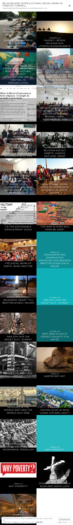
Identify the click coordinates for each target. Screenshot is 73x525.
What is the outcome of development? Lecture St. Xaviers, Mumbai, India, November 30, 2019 (54, 114)
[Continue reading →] (54, 30)
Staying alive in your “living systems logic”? (54, 411)
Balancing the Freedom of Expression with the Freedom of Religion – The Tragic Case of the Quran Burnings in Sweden (18, 111)
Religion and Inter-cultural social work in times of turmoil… (32, 4)
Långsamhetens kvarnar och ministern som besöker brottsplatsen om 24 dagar (55, 260)
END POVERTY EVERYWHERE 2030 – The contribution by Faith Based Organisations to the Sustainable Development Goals (18, 222)
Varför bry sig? (54, 376)
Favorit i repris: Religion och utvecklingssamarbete (55, 43)
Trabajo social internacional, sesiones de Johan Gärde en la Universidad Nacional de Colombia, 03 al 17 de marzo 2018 (18, 184)
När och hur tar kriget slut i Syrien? (55, 301)
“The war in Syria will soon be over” (55, 228)
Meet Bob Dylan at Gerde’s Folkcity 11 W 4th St (55, 337)
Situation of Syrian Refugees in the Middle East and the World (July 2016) (18, 408)
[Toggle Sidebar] (69, 5)
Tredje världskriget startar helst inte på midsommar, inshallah (18, 447)
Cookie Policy (39, 522)
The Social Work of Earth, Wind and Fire (18, 265)
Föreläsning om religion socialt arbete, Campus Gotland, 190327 (55, 151)
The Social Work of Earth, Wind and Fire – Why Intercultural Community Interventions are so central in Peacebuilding (18, 74)
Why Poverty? (54, 449)
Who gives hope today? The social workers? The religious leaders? (55, 80)
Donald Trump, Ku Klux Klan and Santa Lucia (55, 485)
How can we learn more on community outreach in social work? (55, 188)
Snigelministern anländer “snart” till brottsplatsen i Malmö (18, 300)
